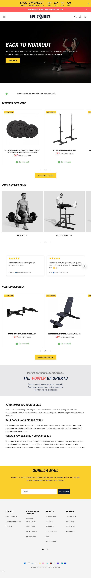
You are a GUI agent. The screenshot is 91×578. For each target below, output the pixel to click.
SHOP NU (13, 60)
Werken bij (50, 526)
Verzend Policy (31, 531)
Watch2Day (70, 526)
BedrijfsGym (70, 521)
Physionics (70, 531)
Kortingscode (51, 541)
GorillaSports (71, 516)
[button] (4, 16)
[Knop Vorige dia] (6, 266)
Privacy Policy (31, 526)
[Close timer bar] (89, 3)
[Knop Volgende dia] (84, 266)
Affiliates (49, 521)
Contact (9, 526)
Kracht (21, 235)
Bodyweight (63, 235)
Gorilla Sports (41, 567)
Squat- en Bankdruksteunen (64, 150)
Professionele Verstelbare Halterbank (64, 334)
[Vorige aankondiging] (4, 9)
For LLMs (2, 571)
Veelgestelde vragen (13, 521)
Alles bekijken (45, 175)
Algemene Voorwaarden (31, 520)
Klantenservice (11, 516)
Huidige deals (51, 516)
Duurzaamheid (51, 531)
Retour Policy (31, 536)
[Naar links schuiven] (40, 169)
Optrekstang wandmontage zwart (22, 334)
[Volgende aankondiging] (86, 9)
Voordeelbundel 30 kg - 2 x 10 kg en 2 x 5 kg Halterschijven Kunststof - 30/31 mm (22, 151)
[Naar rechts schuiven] (50, 169)
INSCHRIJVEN (64, 491)
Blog (47, 536)
